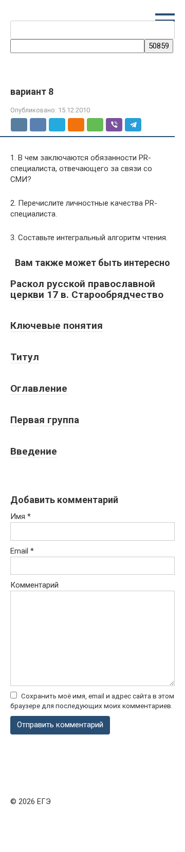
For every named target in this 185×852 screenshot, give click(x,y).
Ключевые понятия (56, 325)
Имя (20, 516)
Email (22, 551)
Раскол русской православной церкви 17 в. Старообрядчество (86, 289)
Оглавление (38, 388)
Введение (33, 451)
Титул (24, 357)
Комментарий (34, 585)
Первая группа (44, 420)
